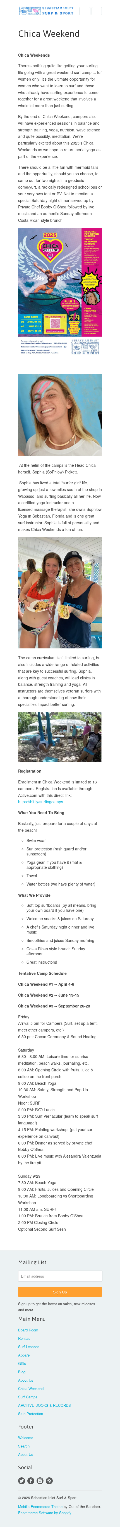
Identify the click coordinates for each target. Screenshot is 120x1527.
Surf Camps (27, 1396)
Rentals (24, 1338)
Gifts (22, 1363)
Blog (21, 1371)
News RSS (49, 1480)
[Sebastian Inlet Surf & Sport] (46, 11)
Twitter (21, 1480)
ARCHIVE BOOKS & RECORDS (44, 1405)
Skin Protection (30, 1413)
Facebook (30, 1480)
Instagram (40, 1480)
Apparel (24, 1355)
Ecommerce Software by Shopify (44, 1512)
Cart (97, 11)
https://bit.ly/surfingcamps (40, 801)
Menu (84, 11)
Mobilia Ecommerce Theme (40, 1506)
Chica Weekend (31, 1388)
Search (24, 1446)
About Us (25, 1380)
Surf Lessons (29, 1346)
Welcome (25, 1437)
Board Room (28, 1330)
